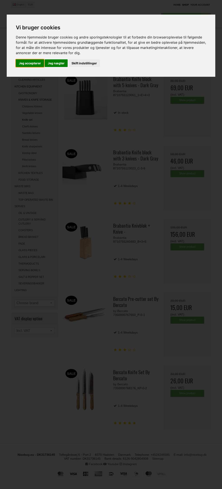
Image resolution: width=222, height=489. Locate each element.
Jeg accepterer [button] (30, 63)
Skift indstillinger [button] (84, 63)
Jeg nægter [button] (56, 63)
